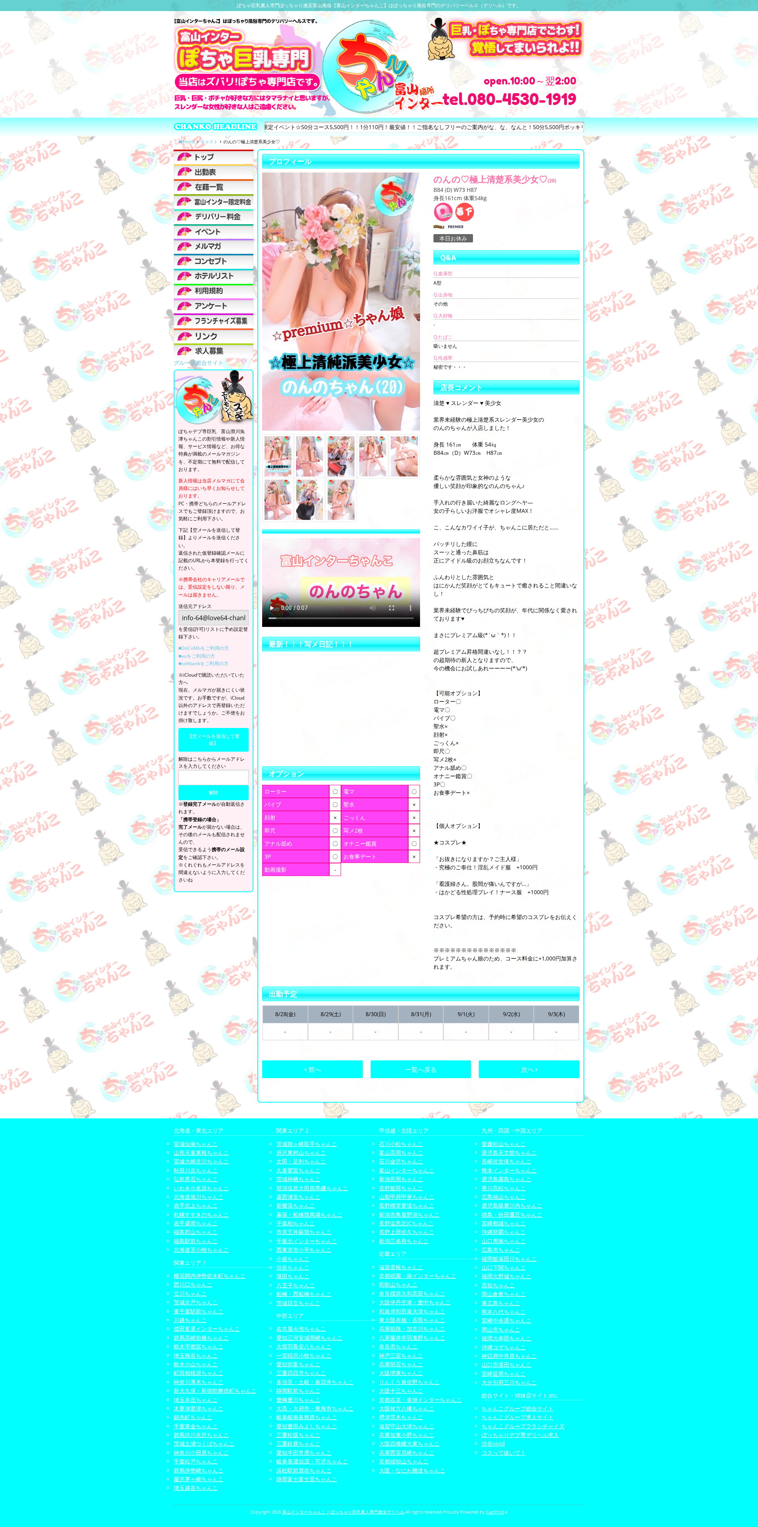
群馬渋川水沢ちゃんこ (201, 1435)
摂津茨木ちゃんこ (401, 1417)
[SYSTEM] (213, 201)
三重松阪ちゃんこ (298, 1435)
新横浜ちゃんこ (295, 1205)
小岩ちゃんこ (293, 1258)
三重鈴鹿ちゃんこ (298, 1443)
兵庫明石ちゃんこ (401, 1364)
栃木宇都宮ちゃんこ (198, 1346)
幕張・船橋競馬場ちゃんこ (309, 1214)
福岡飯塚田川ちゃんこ (509, 1258)
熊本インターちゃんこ (509, 1170)
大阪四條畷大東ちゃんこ (409, 1443)
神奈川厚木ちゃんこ (198, 1382)
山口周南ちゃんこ (504, 1241)
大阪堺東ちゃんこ (401, 1373)
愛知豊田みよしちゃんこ (306, 1426)
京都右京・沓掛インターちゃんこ (420, 1399)
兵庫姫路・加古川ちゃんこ (412, 1328)
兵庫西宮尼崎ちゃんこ (406, 1452)
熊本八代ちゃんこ (504, 1311)
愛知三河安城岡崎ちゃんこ (309, 1337)
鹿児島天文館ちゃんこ (509, 1152)
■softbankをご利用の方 (203, 663)
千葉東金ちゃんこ (196, 1426)
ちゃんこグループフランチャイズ (523, 1426)
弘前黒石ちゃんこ (196, 1179)
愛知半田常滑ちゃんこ (304, 1452)
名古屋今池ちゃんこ (301, 1328)
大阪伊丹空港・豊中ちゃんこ (415, 1302)
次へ (528, 1069)
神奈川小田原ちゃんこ (201, 1452)
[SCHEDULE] (213, 171)
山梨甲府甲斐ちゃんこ (406, 1197)
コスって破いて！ (504, 1452)
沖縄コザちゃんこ (504, 1347)
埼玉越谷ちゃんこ (196, 1487)
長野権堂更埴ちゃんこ (406, 1205)
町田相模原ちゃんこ (198, 1373)
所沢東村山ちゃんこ (301, 1152)
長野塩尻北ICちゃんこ (406, 1223)
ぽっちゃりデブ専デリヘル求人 (520, 1435)
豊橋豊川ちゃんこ (298, 1399)
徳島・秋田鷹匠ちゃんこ (512, 1214)
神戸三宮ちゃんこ (401, 1355)
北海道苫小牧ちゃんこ (201, 1249)
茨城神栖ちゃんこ (298, 1179)
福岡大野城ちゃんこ (506, 1276)
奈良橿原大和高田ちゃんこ (412, 1293)
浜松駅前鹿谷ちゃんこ (304, 1470)
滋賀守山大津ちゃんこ (406, 1426)
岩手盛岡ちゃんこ (196, 1223)
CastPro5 (495, 1512)
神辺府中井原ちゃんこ (509, 1356)
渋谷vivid (493, 1443)
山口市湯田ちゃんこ (506, 1364)
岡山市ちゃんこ (501, 1329)
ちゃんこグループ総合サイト (517, 1408)
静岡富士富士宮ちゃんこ (306, 1479)
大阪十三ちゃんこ (401, 1390)
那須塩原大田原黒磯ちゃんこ (312, 1188)
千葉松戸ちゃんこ (196, 1461)
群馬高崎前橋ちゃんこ (201, 1337)
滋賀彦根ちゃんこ (401, 1267)
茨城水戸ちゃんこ (196, 1302)
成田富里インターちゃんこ (207, 1328)
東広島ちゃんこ (501, 1303)
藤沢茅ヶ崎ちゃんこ (198, 1479)
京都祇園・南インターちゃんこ (417, 1275)
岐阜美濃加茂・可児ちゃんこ (312, 1461)
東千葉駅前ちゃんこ (198, 1311)
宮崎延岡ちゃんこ (504, 1373)
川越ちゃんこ (190, 1320)
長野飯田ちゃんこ (401, 1188)
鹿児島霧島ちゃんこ (506, 1179)
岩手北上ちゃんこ (196, 1205)
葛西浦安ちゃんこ (298, 1197)
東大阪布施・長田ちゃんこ (412, 1320)
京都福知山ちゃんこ (404, 1461)
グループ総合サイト (198, 362)
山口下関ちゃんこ (504, 1267)
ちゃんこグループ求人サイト (517, 1417)
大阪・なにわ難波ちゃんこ (412, 1470)
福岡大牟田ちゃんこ (506, 1338)
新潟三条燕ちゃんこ (404, 1241)
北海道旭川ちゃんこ (198, 1197)
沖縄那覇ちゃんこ (504, 1232)
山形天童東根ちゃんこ (201, 1152)
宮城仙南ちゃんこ (196, 1144)
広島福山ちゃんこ (504, 1197)
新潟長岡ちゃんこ (401, 1179)
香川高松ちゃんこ (504, 1188)
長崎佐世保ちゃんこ (506, 1161)
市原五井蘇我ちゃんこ (304, 1232)
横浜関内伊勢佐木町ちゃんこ (210, 1275)
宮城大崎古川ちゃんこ (201, 1161)
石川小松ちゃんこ (401, 1144)
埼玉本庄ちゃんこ (196, 1399)
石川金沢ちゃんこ (401, 1161)
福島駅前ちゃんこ (196, 1241)
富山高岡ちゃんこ (401, 1152)
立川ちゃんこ (190, 1293)
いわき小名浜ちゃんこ (201, 1188)
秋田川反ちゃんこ (196, 1170)
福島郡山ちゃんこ (196, 1232)
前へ (314, 1069)
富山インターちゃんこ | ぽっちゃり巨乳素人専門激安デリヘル (343, 1512)
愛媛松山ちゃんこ (504, 1144)
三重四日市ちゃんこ (301, 1373)
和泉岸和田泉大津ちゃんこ (412, 1311)
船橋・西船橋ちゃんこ (304, 1294)
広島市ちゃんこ (501, 1249)
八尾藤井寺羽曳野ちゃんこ (412, 1337)
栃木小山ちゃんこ (196, 1364)
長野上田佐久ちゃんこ (406, 1232)
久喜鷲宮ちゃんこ (298, 1170)
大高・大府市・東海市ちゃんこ (315, 1408)
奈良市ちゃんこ (398, 1346)
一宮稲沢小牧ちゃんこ (304, 1355)
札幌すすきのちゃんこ (201, 1214)
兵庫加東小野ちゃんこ (406, 1435)
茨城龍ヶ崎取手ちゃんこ (306, 1144)
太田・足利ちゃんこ (301, 1161)
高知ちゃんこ (498, 1285)
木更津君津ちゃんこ (198, 1408)
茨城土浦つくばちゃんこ (204, 1443)
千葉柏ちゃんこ (295, 1223)
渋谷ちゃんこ (293, 1267)
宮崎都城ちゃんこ (504, 1223)
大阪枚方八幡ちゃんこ (406, 1408)
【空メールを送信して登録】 (214, 740)
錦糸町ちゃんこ (193, 1417)
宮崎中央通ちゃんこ (506, 1320)
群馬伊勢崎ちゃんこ (198, 1470)
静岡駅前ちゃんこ (298, 1390)
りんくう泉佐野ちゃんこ (409, 1382)
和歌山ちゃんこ (398, 1284)
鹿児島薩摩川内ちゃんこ (512, 1205)
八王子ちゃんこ (295, 1285)
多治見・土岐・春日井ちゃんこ (315, 1382)
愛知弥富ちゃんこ (298, 1364)
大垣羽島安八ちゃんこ (304, 1346)
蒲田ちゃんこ (293, 1276)
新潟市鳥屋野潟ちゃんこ (409, 1214)
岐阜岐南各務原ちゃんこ (306, 1417)
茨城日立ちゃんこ (298, 1303)
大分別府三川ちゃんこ (509, 1382)
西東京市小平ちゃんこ (304, 1249)
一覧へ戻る (421, 1069)
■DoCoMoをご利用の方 (203, 648)
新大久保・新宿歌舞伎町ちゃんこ (215, 1390)
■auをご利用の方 (196, 656)
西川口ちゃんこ (193, 1284)
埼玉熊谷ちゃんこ (196, 1355)
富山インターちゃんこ (406, 1170)
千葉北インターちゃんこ (306, 1241)
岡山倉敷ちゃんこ (504, 1294)
